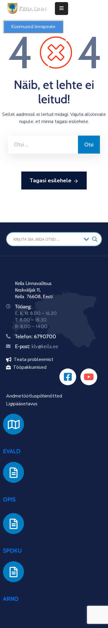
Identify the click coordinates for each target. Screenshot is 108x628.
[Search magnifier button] (95, 239)
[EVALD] (13, 424)
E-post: (36, 346)
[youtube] (88, 376)
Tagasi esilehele (50, 180)
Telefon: (24, 336)
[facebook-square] (67, 376)
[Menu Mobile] (61, 8)
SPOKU (12, 550)
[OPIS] (13, 472)
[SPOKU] (13, 523)
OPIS (9, 499)
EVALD (11, 451)
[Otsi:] (43, 145)
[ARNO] (13, 571)
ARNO (11, 598)
